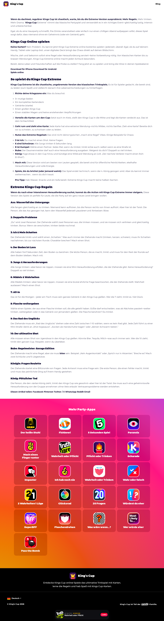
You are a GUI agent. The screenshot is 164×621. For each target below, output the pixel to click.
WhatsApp (71, 392)
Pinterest (49, 392)
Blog (158, 4)
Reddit (80, 392)
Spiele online (17, 72)
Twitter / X (59, 392)
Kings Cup (31, 22)
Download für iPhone (22, 69)
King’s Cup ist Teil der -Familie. (138, 604)
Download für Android (44, 69)
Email (87, 392)
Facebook (38, 392)
